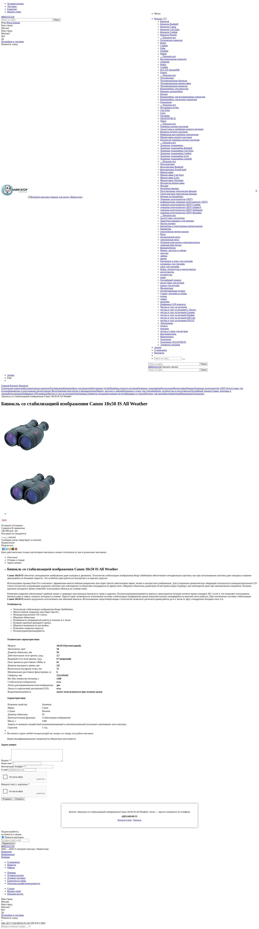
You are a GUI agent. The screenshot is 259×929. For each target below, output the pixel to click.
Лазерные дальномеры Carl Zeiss (176, 150)
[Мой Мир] (12, 549)
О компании (13, 862)
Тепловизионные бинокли (173, 80)
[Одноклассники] (9, 549)
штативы (164, 301)
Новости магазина (14, 837)
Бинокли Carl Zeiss (169, 29)
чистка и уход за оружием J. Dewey (178, 309)
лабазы (163, 256)
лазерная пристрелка (170, 245)
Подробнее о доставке (12, 41)
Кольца (164, 94)
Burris (163, 43)
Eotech (163, 72)
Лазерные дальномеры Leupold (176, 159)
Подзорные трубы (169, 107)
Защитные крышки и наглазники (177, 220)
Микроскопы (167, 336)
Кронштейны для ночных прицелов (178, 99)
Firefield (164, 51)
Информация (8, 854)
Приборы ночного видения (174, 126)
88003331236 (7, 17)
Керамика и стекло (135, 393)
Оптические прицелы (171, 40)
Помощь (5, 857)
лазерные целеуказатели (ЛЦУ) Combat (180, 204)
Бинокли (164, 21)
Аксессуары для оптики (172, 218)
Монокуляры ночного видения (176, 137)
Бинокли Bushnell (169, 24)
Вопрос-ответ (14, 891)
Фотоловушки (167, 164)
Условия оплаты (15, 875)
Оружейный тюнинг (170, 280)
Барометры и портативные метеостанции (181, 226)
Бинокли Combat (168, 32)
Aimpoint (164, 61)
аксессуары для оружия (172, 282)
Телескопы (165, 339)
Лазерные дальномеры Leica (174, 156)
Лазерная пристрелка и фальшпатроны (180, 242)
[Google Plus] (16, 549)
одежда (164, 326)
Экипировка (166, 323)
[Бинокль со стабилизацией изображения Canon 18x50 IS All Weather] (26, 460)
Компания (6, 851)
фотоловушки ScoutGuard (173, 169)
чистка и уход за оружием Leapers (177, 312)
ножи (163, 277)
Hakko (163, 53)
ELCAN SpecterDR (170, 70)
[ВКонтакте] (3, 549)
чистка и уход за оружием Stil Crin (177, 318)
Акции (10, 375)
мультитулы (166, 274)
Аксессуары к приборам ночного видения (181, 129)
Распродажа (167, 388)
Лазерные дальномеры (171, 145)
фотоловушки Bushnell (171, 167)
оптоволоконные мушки (172, 291)
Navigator (165, 115)
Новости (11, 865)
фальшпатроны (168, 247)
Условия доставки (16, 878)
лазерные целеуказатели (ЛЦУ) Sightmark (181, 210)
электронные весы (169, 239)
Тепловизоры (167, 78)
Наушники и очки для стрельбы (176, 261)
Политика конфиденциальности (23, 883)
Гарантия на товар (16, 880)
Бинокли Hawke (168, 35)
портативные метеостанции (174, 231)
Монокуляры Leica (169, 177)
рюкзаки (164, 328)
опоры (163, 296)
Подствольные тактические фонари (178, 191)
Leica (162, 113)
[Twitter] (6, 549)
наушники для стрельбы (172, 264)
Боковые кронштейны (171, 91)
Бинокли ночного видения (174, 132)
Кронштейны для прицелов (174, 88)
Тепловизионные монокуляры (175, 83)
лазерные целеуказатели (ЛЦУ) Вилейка (181, 212)
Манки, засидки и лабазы (173, 250)
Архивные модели (116, 393)
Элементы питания (170, 344)
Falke (162, 48)
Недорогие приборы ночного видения (179, 140)
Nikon (163, 121)
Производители (15, 894)
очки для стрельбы (169, 266)
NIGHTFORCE (168, 118)
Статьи (10, 888)
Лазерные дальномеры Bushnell (176, 148)
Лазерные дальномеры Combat (175, 153)
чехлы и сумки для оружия (174, 331)
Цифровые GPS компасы (173, 304)
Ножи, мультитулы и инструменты (178, 269)
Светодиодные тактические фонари (178, 194)
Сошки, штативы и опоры (173, 293)
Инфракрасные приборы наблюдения (179, 134)
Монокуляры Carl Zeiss (172, 175)
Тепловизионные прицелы (174, 86)
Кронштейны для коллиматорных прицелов (182, 97)
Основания (166, 102)
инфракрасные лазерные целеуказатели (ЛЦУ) (184, 202)
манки (163, 258)
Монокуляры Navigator (171, 180)
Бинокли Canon (168, 26)
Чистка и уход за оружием (173, 307)
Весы (163, 234)
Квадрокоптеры (168, 334)
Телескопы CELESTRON (173, 342)
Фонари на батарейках (171, 196)
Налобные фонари (169, 188)
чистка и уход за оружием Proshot (177, 315)
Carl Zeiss (165, 110)
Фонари (164, 185)
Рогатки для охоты (154, 393)
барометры (165, 229)
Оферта (11, 867)
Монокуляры (166, 172)
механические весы (170, 237)
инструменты (167, 272)
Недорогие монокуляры (172, 183)
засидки (164, 253)
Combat (164, 45)
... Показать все (168, 37)
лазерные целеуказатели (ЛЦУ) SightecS (180, 207)
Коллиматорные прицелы (173, 59)
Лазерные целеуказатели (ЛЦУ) (176, 199)
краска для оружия (169, 285)
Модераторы (166, 288)
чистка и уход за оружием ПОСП (177, 320)
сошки (163, 299)
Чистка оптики (168, 223)
